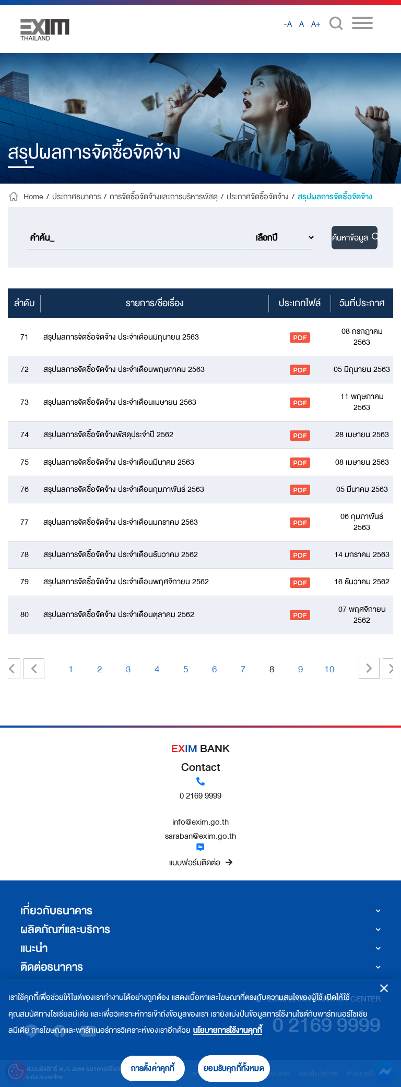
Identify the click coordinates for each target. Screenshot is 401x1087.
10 (329, 669)
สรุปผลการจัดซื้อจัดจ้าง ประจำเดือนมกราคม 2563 (120, 522)
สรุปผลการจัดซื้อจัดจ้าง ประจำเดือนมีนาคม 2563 (118, 462)
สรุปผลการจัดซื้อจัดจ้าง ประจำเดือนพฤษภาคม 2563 (124, 369)
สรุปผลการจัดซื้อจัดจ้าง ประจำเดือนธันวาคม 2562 (120, 554)
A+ (316, 24)
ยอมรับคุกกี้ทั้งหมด (234, 1068)
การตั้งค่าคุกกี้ (153, 1068)
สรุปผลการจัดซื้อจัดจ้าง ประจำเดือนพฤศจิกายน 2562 (126, 581)
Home (33, 197)
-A (288, 24)
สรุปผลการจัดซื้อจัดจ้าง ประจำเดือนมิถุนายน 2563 (121, 337)
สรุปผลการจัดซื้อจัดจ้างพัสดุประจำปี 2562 (108, 434)
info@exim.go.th (200, 822)
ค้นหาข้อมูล (351, 238)
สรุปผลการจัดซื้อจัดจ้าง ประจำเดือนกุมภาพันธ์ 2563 (123, 489)
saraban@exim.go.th (200, 836)
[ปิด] (384, 988)
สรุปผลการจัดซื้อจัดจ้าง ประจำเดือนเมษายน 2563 (119, 402)
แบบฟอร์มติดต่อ (194, 862)
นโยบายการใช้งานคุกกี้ (227, 1030)
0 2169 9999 (200, 796)
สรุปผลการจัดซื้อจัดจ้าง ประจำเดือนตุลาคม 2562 (118, 614)
